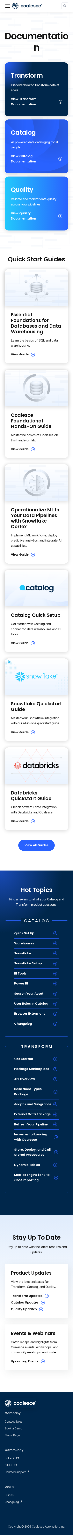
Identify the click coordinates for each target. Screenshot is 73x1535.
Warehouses (24, 943)
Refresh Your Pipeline (31, 1124)
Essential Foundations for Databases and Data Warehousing (36, 323)
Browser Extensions (29, 1013)
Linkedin (10, 1458)
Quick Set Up (24, 933)
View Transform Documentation (23, 101)
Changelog (23, 1023)
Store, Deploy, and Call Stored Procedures (32, 1152)
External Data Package (32, 1114)
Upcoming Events (25, 1361)
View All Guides (36, 845)
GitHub (9, 1465)
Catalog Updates (25, 1302)
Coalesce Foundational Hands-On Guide (31, 421)
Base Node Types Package (28, 1091)
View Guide (20, 354)
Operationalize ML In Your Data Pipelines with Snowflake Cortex (35, 518)
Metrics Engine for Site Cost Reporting (32, 1177)
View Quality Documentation (23, 216)
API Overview (24, 1079)
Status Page (12, 1435)
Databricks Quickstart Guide (31, 796)
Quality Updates (24, 1309)
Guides (9, 1495)
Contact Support (15, 1472)
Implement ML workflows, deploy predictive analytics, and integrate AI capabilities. (36, 540)
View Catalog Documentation (23, 158)
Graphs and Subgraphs (32, 1104)
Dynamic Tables (27, 1165)
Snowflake (22, 953)
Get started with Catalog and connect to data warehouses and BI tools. (36, 629)
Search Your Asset (28, 993)
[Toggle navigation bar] (8, 6)
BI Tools (20, 973)
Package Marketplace (31, 1069)
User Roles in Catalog (31, 1003)
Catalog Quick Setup (36, 615)
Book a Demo (13, 1428)
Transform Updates (26, 1296)
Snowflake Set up (28, 963)
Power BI (21, 983)
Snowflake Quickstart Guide (36, 706)
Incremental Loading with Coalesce (30, 1137)
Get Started (23, 1059)
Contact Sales (13, 1421)
